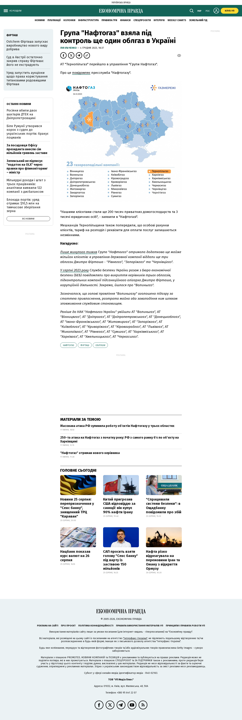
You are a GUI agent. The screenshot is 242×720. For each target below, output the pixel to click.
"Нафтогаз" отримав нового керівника (90, 453)
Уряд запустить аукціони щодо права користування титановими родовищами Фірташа (27, 78)
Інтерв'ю (159, 20)
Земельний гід (198, 20)
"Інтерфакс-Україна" (135, 638)
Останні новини (19, 104)
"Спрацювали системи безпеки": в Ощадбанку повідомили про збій (163, 505)
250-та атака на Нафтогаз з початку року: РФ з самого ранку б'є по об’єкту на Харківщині (119, 439)
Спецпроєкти (142, 20)
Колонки (69, 20)
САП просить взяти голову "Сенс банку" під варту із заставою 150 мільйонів (120, 560)
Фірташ (84, 345)
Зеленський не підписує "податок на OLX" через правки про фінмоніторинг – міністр (27, 166)
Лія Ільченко (68, 47)
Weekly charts (177, 20)
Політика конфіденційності (95, 625)
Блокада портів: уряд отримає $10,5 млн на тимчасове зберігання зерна (23, 205)
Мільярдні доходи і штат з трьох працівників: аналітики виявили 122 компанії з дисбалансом (26, 186)
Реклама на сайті (47, 625)
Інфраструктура (88, 20)
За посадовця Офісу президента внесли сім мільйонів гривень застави (27, 149)
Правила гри (109, 20)
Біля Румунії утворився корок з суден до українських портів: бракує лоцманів (28, 131)
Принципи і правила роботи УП (185, 625)
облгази (100, 345)
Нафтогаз (68, 345)
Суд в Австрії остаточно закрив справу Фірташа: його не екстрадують (25, 61)
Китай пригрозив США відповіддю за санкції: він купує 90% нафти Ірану (119, 505)
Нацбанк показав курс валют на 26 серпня (75, 555)
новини (40, 20)
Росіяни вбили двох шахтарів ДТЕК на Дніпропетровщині (22, 114)
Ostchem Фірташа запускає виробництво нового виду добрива (27, 45)
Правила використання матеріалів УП (139, 625)
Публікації (54, 20)
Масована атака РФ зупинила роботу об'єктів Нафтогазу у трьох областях (117, 426)
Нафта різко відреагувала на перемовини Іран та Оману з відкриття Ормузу (163, 560)
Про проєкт (68, 625)
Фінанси (125, 20)
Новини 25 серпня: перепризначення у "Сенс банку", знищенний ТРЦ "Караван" (77, 507)
